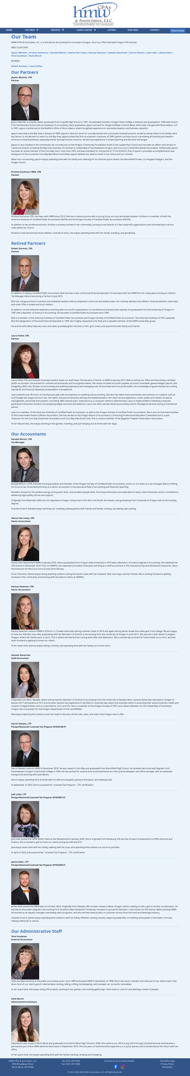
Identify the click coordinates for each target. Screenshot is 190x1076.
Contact (154, 30)
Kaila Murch (35, 55)
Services (55, 30)
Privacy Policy (167, 1064)
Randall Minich (58, 52)
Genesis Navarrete (117, 52)
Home (9, 30)
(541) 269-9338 (73, 1060)
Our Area (133, 30)
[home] (95, 13)
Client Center (84, 30)
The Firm (30, 30)
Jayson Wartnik (19, 52)
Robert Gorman (19, 66)
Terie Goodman (19, 55)
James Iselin (165, 52)
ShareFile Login (167, 1060)
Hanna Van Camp (77, 52)
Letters (112, 30)
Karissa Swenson (97, 52)
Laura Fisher (35, 66)
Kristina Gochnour (38, 52)
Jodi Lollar (152, 52)
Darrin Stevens (137, 52)
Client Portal (177, 30)
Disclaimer (167, 1067)
